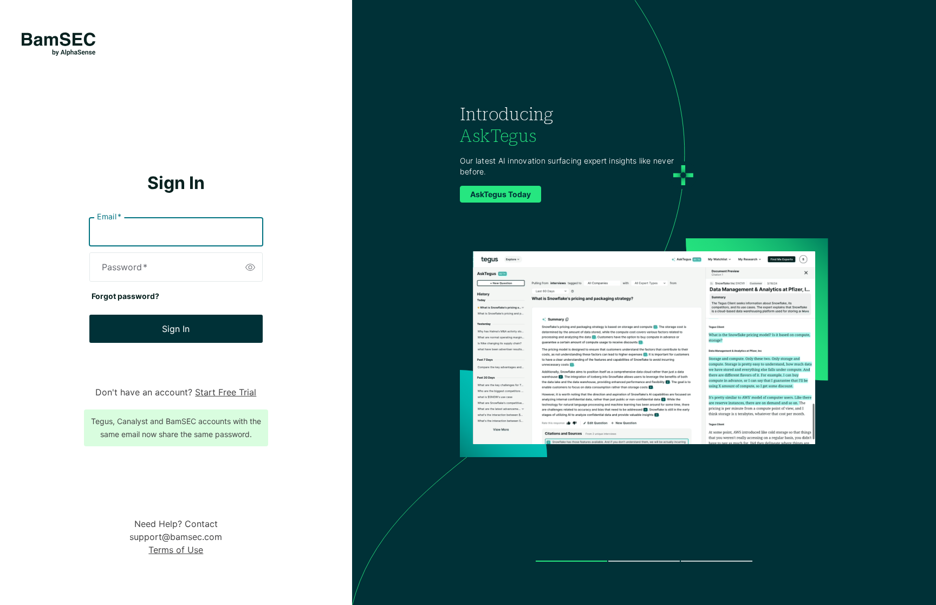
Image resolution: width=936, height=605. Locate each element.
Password (124, 267)
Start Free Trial (225, 392)
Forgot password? (125, 296)
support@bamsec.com (175, 536)
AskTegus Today (500, 194)
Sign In (176, 328)
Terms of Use (175, 549)
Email (109, 216)
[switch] (250, 267)
